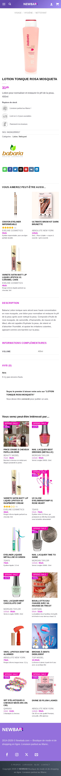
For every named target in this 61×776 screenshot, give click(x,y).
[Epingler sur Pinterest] (26, 169)
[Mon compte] (51, 4)
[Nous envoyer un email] (36, 755)
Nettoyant (41, 13)
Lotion (15, 137)
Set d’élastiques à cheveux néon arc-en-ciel (16, 702)
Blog (36, 765)
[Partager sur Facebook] (10, 169)
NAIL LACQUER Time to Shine (44, 556)
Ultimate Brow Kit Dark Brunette (45, 223)
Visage (18, 13)
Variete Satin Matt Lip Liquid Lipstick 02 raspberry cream (16, 500)
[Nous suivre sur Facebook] (7, 755)
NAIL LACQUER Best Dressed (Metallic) (42, 451)
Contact (45, 765)
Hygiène (28, 13)
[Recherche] (10, 4)
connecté (25, 399)
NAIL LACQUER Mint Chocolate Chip (14, 602)
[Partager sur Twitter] (15, 169)
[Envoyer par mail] (20, 169)
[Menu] (4, 4)
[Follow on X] (26, 755)
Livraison (27, 765)
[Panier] (57, 4)
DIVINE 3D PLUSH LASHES (44, 700)
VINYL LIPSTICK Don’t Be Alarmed (16, 653)
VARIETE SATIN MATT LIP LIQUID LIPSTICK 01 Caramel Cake (14, 277)
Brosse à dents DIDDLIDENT (40, 653)
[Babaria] (12, 153)
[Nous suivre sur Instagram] (16, 755)
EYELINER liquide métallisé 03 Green (14, 556)
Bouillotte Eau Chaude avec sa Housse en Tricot (41, 603)
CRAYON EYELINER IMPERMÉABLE (11, 223)
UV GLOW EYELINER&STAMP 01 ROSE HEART (42, 500)
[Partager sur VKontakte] (31, 169)
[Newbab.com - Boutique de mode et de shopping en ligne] (30, 4)
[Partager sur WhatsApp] (4, 169)
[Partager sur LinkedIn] (36, 169)
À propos (16, 765)
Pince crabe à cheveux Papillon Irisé (16, 451)
